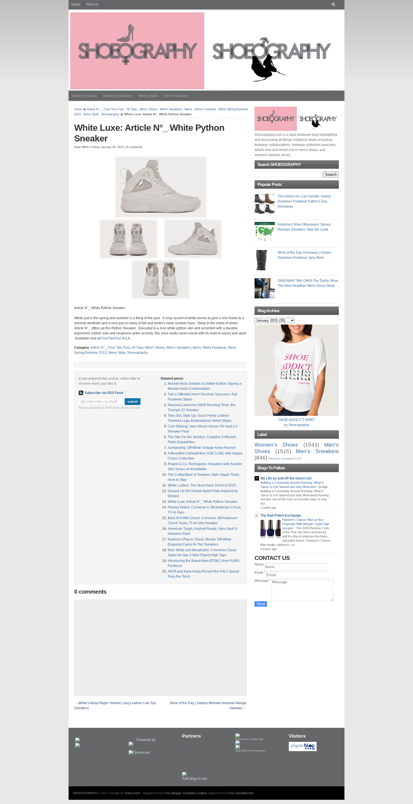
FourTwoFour (111, 338)
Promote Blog (258, 750)
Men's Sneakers (176, 96)
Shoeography (110, 114)
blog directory (219, 778)
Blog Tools (246, 750)
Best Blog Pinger (89, 735)
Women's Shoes (84, 96)
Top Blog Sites (256, 739)
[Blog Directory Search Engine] (256, 746)
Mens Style (91, 114)
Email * (260, 573)
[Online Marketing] (198, 774)
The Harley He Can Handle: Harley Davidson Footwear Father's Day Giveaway (304, 201)
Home (78, 109)
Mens (188, 109)
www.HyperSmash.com (201, 770)
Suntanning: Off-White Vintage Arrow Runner (202, 448)
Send (261, 604)
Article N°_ (94, 109)
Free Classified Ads (240, 793)
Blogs (238, 750)
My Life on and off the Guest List (286, 478)
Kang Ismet (132, 793)
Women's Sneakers (117, 96)
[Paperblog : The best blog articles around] (303, 750)
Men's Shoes (148, 96)
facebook (189, 756)
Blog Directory (242, 739)
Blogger (163, 740)
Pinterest (189, 761)
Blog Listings (139, 735)
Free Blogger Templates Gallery (185, 793)
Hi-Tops (131, 109)
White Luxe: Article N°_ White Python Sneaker (202, 502)
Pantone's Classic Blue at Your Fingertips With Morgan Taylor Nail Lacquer (305, 524)
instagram (190, 745)
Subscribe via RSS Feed (104, 393)
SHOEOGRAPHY (85, 793)
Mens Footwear (205, 109)
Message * (263, 581)
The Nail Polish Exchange (280, 515)
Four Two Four (114, 109)
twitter (187, 751)
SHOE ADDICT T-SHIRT (296, 420)
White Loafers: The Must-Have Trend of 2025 (202, 485)
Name (260, 564)
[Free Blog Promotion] (254, 741)
